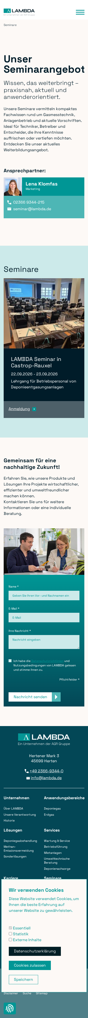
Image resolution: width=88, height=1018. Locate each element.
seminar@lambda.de (32, 208)
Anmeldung (19, 408)
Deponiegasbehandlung (20, 841)
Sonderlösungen (15, 856)
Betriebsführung (55, 847)
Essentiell (21, 928)
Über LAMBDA (13, 808)
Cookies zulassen (30, 965)
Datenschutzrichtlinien (47, 661)
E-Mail (14, 609)
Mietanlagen (53, 853)
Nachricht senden (30, 696)
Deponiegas (52, 808)
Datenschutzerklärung (35, 951)
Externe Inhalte (26, 939)
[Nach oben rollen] (78, 1008)
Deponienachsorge (57, 869)
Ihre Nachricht (20, 631)
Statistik (20, 934)
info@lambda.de (46, 777)
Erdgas (49, 815)
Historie (9, 820)
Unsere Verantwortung (20, 815)
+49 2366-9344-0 (46, 771)
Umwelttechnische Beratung (57, 861)
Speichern (23, 979)
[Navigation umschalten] (80, 12)
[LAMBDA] (19, 12)
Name (14, 587)
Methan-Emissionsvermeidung (19, 849)
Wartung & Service (57, 841)
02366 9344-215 (28, 202)
